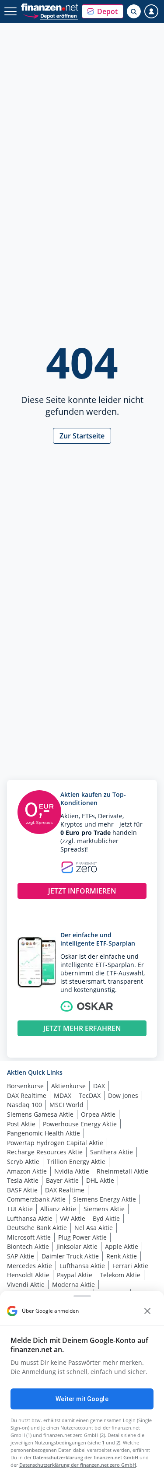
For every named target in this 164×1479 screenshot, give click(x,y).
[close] (147, 1311)
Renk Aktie (121, 1256)
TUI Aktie (20, 1209)
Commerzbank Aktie (36, 1199)
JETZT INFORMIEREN (82, 891)
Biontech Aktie (28, 1246)
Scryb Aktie (23, 1161)
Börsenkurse (25, 1086)
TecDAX (90, 1095)
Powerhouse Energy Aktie (80, 1124)
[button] (102, 11)
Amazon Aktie (27, 1171)
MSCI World (66, 1104)
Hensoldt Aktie (28, 1275)
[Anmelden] (151, 11)
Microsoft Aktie (29, 1237)
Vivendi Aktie (26, 1284)
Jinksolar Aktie (77, 1246)
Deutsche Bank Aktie (37, 1227)
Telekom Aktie (120, 1275)
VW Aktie (72, 1218)
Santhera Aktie (111, 1152)
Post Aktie (21, 1124)
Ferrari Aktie (130, 1266)
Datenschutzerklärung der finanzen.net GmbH (85, 1457)
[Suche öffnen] (134, 11)
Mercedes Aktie (29, 1266)
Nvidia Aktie (71, 1171)
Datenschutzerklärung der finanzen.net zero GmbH (77, 1464)
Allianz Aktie (58, 1209)
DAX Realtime (26, 1095)
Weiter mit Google (82, 1398)
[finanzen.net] (49, 7)
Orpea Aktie (98, 1114)
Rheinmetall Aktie (122, 1171)
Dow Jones (123, 1095)
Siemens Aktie (104, 1209)
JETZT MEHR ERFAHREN (82, 1028)
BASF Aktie (22, 1190)
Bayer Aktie (62, 1180)
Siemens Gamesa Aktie (40, 1114)
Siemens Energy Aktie (104, 1199)
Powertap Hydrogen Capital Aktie (55, 1143)
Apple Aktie (121, 1246)
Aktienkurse (68, 1086)
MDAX (62, 1095)
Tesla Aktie (22, 1180)
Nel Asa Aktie (93, 1227)
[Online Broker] (50, 15)
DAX (99, 1086)
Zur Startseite (82, 436)
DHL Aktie (100, 1180)
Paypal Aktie (74, 1275)
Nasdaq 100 (24, 1104)
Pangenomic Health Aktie (43, 1133)
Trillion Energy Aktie (76, 1161)
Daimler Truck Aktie (70, 1256)
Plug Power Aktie (82, 1237)
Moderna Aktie (73, 1284)
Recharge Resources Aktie (45, 1152)
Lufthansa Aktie (29, 1218)
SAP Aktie (20, 1256)
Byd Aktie (106, 1218)
